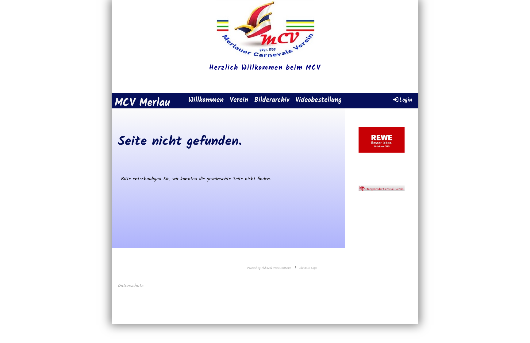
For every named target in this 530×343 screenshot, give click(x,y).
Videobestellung (318, 100)
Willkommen (206, 100)
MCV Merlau (142, 103)
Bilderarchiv (271, 100)
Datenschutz (131, 286)
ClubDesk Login (308, 268)
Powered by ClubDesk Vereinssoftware (269, 268)
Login (405, 100)
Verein (239, 100)
